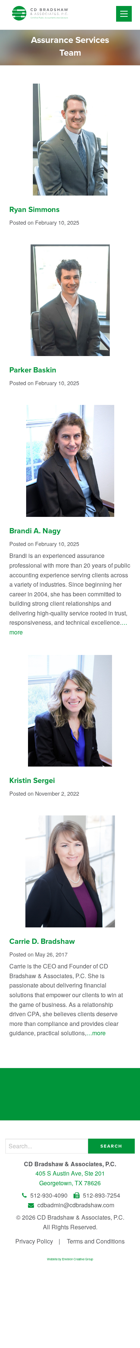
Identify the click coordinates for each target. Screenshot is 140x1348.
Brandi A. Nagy (34, 531)
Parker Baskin (32, 370)
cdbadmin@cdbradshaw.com (75, 1205)
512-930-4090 (49, 1195)
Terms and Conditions (96, 1241)
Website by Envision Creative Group (70, 1259)
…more (96, 1033)
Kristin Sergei (32, 780)
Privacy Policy (34, 1241)
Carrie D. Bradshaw (42, 941)
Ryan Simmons (34, 209)
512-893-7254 (100, 1195)
